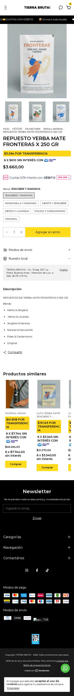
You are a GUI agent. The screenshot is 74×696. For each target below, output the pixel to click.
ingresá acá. (62, 660)
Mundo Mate (32, 128)
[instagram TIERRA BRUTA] (26, 570)
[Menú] (6, 8)
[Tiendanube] (37, 671)
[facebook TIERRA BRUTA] (37, 570)
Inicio (6, 128)
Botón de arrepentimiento (37, 665)
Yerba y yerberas (53, 128)
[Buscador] (61, 8)
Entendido (13, 688)
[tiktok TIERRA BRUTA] (47, 570)
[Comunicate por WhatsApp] (65, 668)
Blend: (21, 188)
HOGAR (17, 128)
